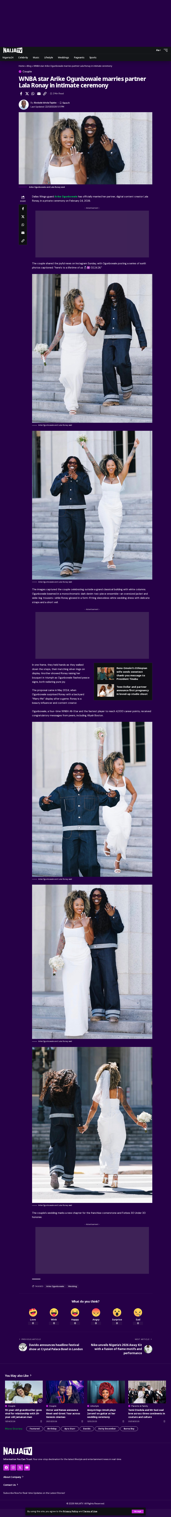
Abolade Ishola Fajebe (45, 102)
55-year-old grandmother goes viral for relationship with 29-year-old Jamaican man (23, 1413)
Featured (35, 1428)
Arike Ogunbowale (65, 196)
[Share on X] (27, 93)
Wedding (72, 1286)
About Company (12, 1477)
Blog (29, 65)
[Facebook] (6, 1468)
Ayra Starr (69, 1428)
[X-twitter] (20, 1468)
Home (22, 65)
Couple (27, 71)
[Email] (39, 93)
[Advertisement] (85, 23)
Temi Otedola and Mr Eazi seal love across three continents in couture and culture (146, 1413)
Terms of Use (90, 1511)
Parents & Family (139, 1406)
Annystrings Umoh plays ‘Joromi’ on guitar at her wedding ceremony (101, 1413)
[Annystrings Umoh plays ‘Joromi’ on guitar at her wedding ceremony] (106, 1392)
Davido (87, 1428)
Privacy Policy (70, 1511)
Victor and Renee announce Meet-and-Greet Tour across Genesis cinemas (63, 1413)
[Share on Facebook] (21, 93)
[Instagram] (13, 1468)
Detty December (107, 1428)
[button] (138, 1511)
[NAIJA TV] (12, 50)
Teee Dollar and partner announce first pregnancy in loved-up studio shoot (133, 690)
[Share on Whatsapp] (33, 93)
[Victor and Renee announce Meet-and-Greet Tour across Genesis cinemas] (65, 1392)
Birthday (52, 1428)
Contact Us (9, 1484)
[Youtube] (27, 1468)
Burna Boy (129, 1428)
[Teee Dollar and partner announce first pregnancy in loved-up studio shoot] (105, 690)
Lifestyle (94, 1406)
